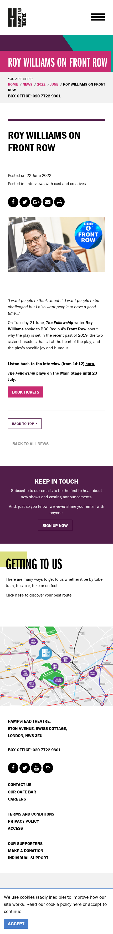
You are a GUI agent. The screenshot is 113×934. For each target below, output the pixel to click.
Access (15, 828)
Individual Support (28, 857)
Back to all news (30, 443)
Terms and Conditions (31, 814)
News (27, 84)
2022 (41, 84)
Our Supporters (25, 843)
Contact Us (19, 784)
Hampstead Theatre (17, 17)
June (54, 84)
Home (13, 84)
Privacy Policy (23, 821)
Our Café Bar (22, 791)
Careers (17, 799)
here (77, 904)
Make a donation (25, 850)
